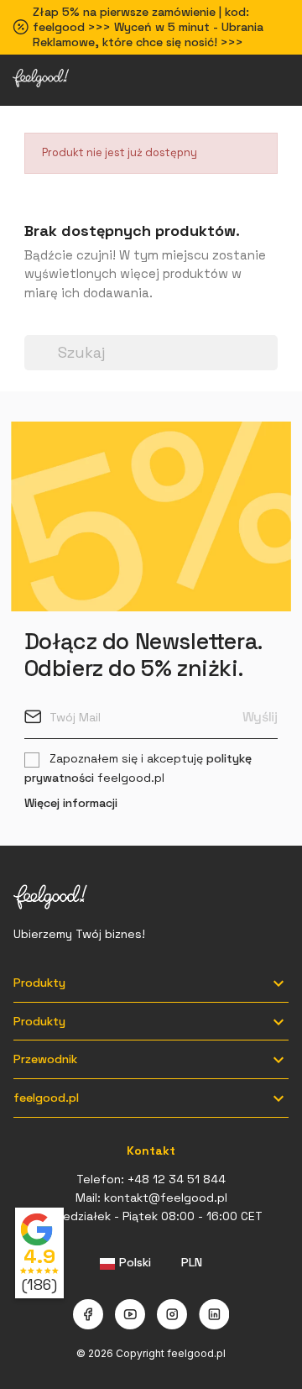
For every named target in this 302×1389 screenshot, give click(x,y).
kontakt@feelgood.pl (165, 1197)
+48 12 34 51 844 (177, 1179)
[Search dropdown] (32, 325)
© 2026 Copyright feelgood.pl (151, 1353)
